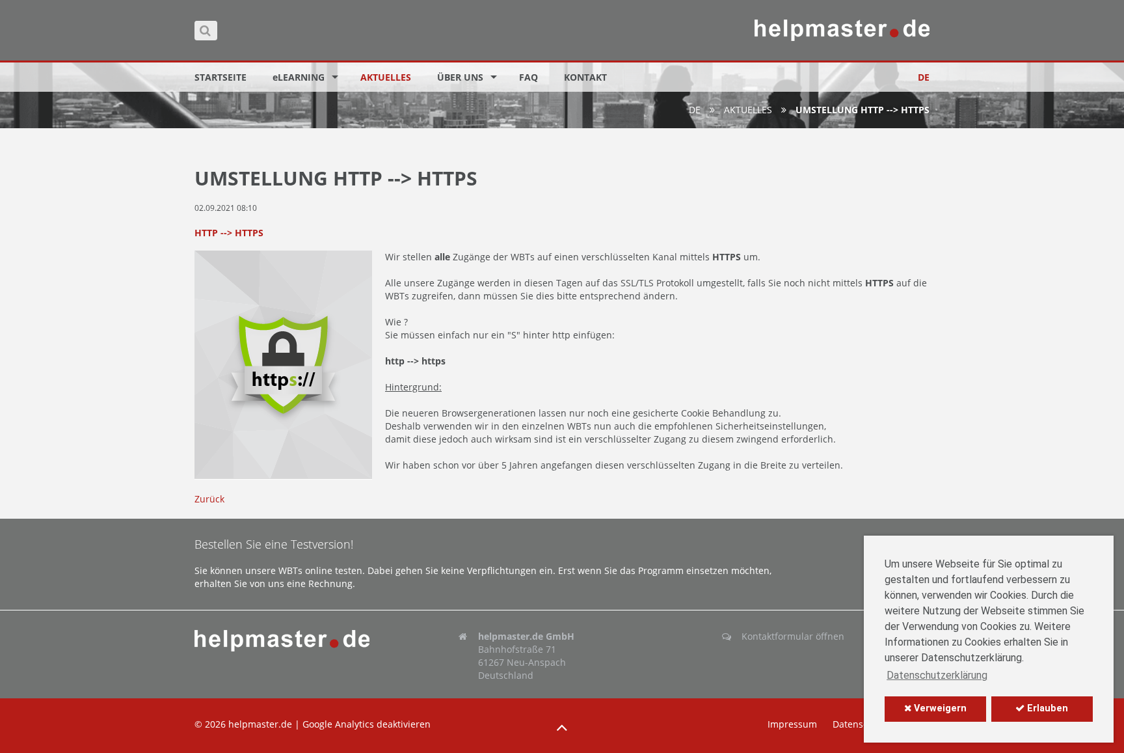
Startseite (220, 77)
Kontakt (585, 77)
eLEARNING (299, 77)
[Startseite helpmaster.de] (842, 30)
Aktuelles (385, 77)
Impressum (792, 724)
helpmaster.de (260, 724)
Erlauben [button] (1046, 708)
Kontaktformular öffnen (793, 636)
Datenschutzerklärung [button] (937, 675)
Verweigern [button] (939, 708)
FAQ (528, 77)
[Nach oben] (562, 727)
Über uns (460, 77)
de (695, 109)
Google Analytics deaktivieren (366, 724)
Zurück (209, 499)
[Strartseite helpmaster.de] (298, 640)
